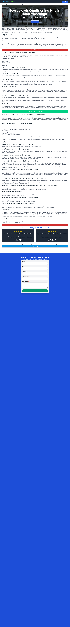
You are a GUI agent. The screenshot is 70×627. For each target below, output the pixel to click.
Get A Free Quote (35, 246)
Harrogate (11, 222)
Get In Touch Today (35, 49)
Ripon (15, 222)
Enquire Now (35, 250)
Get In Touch (65, 1)
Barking (18, 222)
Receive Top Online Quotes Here (35, 225)
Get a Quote (35, 21)
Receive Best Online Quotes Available (35, 111)
